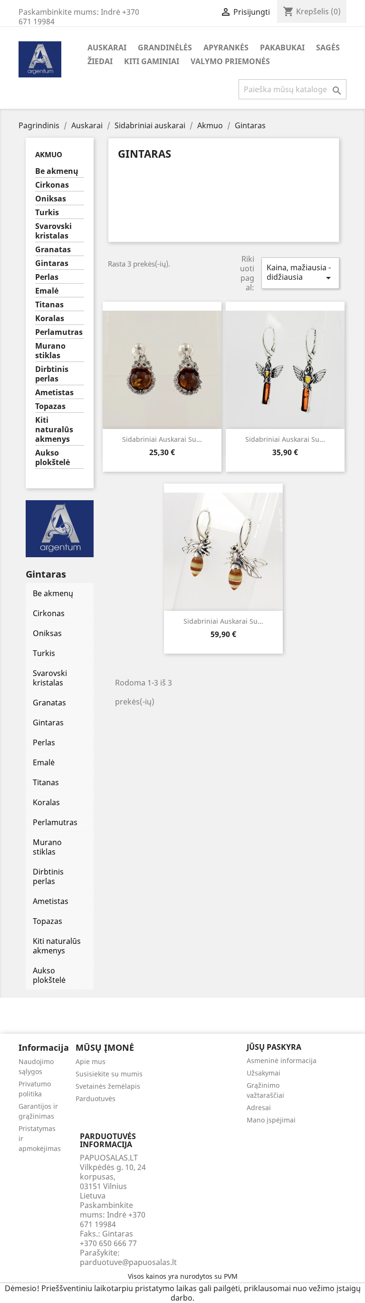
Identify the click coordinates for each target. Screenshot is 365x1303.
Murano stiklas (50, 351)
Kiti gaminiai (151, 61)
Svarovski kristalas (53, 231)
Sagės (328, 47)
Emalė (46, 291)
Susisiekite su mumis (109, 1073)
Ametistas (54, 393)
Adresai (259, 1107)
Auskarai (106, 47)
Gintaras (51, 263)
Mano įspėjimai (271, 1119)
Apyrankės (226, 47)
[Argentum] (60, 528)
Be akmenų (56, 171)
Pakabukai (282, 47)
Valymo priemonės (230, 61)
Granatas (53, 250)
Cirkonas (52, 185)
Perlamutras (59, 332)
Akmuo (48, 154)
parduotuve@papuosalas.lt (128, 1262)
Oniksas (50, 199)
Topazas (50, 406)
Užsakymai (263, 1072)
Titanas (49, 305)
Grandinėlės (165, 47)
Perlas (46, 277)
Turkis (47, 213)
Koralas (49, 318)
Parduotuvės (95, 1098)
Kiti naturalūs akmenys (54, 429)
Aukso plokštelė (52, 457)
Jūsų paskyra (274, 1047)
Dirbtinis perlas (51, 374)
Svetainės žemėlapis (108, 1086)
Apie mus (91, 1061)
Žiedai (100, 61)
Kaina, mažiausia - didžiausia (300, 273)
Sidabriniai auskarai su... (162, 439)
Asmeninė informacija (282, 1060)
